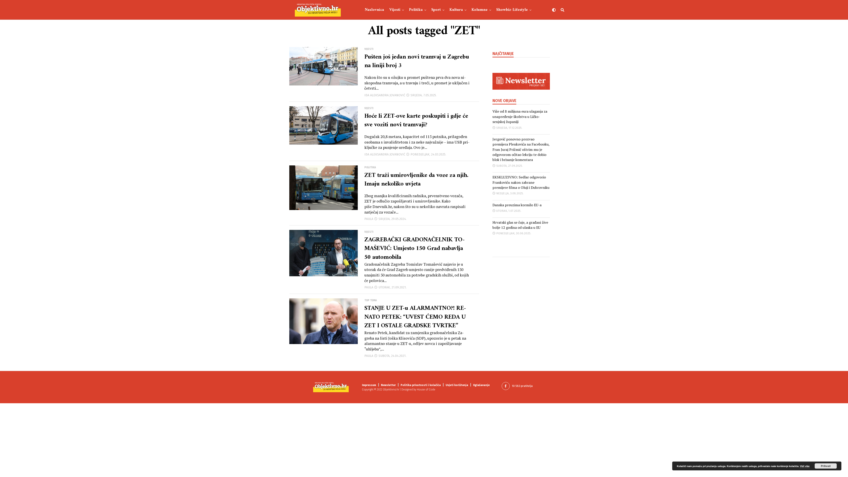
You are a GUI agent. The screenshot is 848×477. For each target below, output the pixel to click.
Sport (436, 9)
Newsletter (388, 385)
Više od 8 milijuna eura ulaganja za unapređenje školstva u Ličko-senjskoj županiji (519, 116)
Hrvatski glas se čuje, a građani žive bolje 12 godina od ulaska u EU (520, 225)
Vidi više (805, 466)
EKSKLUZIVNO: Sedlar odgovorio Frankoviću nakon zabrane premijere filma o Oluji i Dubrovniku (520, 182)
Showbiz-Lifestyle (512, 9)
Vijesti (394, 9)
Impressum (369, 385)
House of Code (426, 389)
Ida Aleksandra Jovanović (384, 95)
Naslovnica (374, 9)
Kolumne (479, 9)
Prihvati (826, 466)
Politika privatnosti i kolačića (421, 385)
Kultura (456, 9)
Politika (416, 9)
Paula (368, 219)
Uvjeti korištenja (457, 385)
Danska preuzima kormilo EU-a (516, 205)
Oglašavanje (481, 385)
